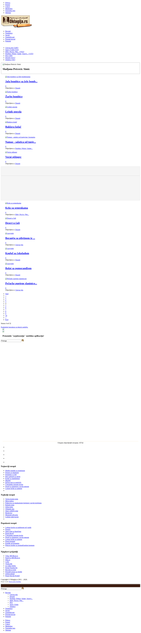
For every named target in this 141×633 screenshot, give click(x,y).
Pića (11, 603)
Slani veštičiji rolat (11, 511)
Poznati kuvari (10, 39)
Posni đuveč (9, 533)
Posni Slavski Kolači (12, 576)
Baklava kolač (13, 126)
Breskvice (8, 513)
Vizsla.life (8, 564)
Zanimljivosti (9, 37)
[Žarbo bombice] (11, 92)
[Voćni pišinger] (11, 152)
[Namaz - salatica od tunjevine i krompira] (20, 137)
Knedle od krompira (12, 543)
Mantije (8, 480)
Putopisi (8, 41)
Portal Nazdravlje (11, 568)
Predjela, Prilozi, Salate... (24, 148)
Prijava (7, 3)
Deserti (17, 88)
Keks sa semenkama (16, 207)
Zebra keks (9, 507)
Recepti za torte (10, 570)
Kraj (6, 320)
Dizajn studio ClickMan (15, 581)
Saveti (7, 35)
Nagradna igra (10, 11)
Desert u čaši (12, 223)
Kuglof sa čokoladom (17, 253)
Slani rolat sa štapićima (13, 531)
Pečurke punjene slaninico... (21, 283)
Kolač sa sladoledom (12, 478)
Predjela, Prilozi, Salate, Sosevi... (21, 599)
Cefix (7, 562)
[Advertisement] (70, 171)
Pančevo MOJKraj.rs (12, 558)
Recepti (8, 31)
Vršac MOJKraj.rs (11, 556)
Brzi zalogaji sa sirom (12, 477)
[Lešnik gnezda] (11, 107)
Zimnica (12, 606)
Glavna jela (19, 245)
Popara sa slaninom (12, 473)
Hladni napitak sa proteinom (15, 471)
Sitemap (8, 13)
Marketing (8, 9)
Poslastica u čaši (11, 475)
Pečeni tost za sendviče (13, 482)
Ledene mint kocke (12, 517)
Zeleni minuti (10, 574)
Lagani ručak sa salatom (13, 488)
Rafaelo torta (9, 505)
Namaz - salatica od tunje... (20, 141)
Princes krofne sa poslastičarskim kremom (19, 545)
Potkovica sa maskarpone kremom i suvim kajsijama (23, 503)
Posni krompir (10, 541)
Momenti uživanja (11, 515)
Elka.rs (7, 560)
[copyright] (9, 233)
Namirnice (9, 33)
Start (6, 294)
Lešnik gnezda (13, 111)
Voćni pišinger (13, 156)
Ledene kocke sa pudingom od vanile (18, 527)
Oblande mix (9, 509)
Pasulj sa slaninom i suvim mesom (17, 486)
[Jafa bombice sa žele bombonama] (17, 77)
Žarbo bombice (14, 96)
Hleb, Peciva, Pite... (22, 214)
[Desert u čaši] (10, 218)
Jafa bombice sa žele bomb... (21, 81)
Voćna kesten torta (11, 499)
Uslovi (7, 7)
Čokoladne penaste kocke (14, 484)
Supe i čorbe (14, 605)
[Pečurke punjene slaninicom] (16, 279)
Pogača (7, 529)
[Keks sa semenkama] (13, 203)
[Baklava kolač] (11, 122)
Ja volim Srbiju (10, 566)
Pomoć (7, 5)
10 (6, 316)
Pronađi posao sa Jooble (13, 572)
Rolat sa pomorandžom (18, 268)
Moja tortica (9, 501)
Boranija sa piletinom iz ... (20, 238)
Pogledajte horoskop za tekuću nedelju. (14, 327)
